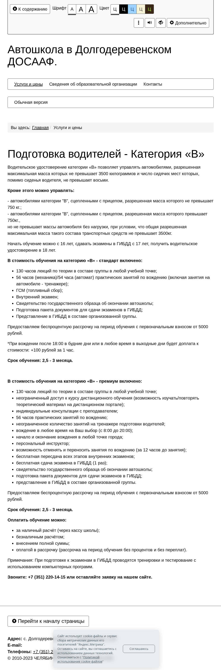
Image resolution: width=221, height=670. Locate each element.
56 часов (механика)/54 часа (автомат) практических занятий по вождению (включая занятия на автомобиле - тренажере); (113, 280)
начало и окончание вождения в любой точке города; (69, 437)
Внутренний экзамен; (37, 296)
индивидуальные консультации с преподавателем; (67, 411)
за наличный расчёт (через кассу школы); (58, 530)
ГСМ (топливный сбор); (39, 290)
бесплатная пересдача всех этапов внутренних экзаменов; (75, 456)
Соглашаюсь (138, 649)
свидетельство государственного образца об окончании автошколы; (84, 469)
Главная (40, 127)
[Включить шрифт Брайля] (139, 23)
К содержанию (32, 9)
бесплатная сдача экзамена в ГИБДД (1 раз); (61, 463)
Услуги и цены (68, 127)
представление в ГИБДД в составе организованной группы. (76, 482)
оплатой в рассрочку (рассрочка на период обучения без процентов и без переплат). (101, 549)
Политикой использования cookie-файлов (79, 659)
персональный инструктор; (43, 443)
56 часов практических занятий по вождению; (62, 417)
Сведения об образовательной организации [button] (93, 84)
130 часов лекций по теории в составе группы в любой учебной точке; (86, 271)
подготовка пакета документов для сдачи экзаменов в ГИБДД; (79, 475)
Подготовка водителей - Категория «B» (106, 154)
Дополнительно (190, 23)
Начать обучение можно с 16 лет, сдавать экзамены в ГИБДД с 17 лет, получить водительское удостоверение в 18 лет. (102, 247)
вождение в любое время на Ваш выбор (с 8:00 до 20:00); (74, 430)
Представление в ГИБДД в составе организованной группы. (76, 316)
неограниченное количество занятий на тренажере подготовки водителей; (90, 424)
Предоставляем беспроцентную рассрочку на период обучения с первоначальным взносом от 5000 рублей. (108, 330)
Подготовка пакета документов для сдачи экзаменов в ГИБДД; (79, 309)
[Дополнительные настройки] (161, 23)
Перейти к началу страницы (50, 621)
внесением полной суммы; (43, 543)
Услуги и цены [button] (28, 84)
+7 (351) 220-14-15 (51, 651)
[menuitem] (28, 84)
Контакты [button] (153, 84)
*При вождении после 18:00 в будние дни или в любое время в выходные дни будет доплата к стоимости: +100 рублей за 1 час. (103, 346)
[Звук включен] (150, 23)
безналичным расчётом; (40, 536)
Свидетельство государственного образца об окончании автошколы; (84, 303)
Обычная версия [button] (31, 102)
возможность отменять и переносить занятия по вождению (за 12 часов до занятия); (101, 450)
